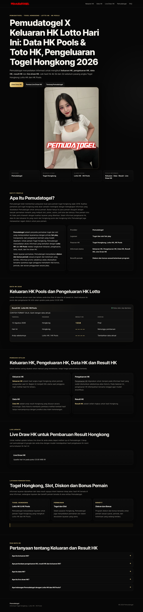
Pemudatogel (121, 4)
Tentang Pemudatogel (54, 84)
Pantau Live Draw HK (34, 84)
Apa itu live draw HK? (20, 579)
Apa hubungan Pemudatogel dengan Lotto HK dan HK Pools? (36, 587)
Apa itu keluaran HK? (20, 556)
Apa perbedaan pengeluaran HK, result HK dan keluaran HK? (36, 564)
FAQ (130, 4)
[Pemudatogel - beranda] (20, 4)
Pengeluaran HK (81, 381)
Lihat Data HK (16, 84)
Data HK (99, 4)
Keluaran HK (89, 4)
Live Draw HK (109, 4)
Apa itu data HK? (18, 571)
